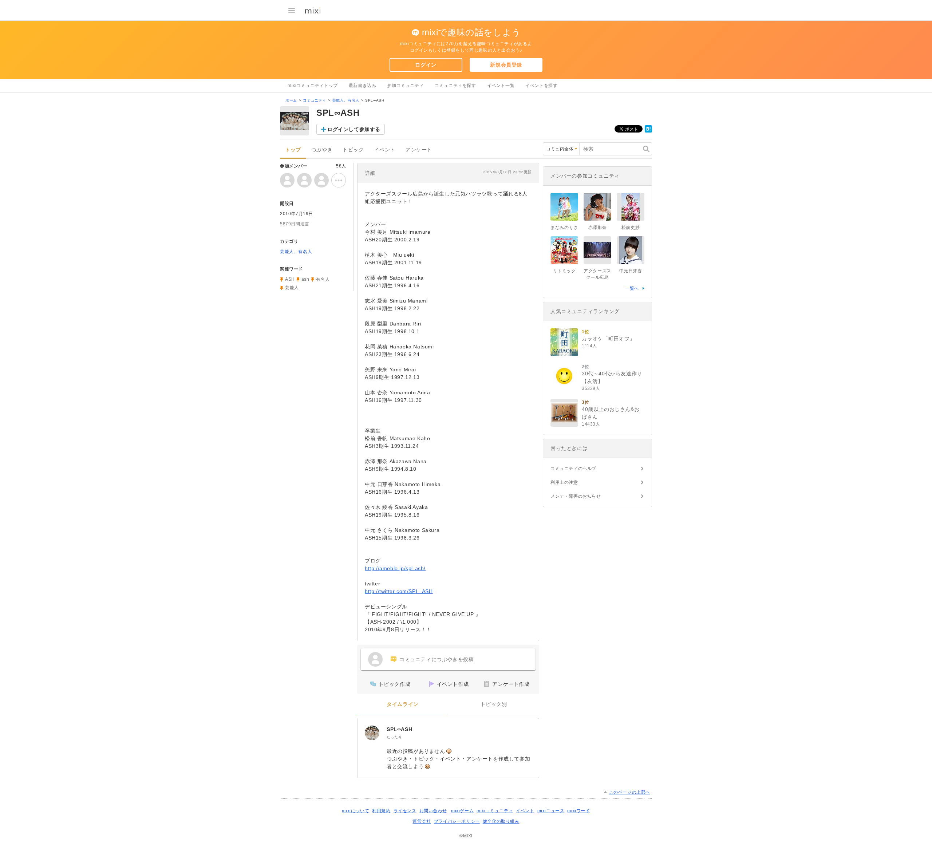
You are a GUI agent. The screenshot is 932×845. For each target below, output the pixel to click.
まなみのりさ (564, 227)
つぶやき (321, 150)
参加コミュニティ (405, 85)
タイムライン (403, 704)
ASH (290, 279)
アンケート (419, 150)
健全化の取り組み (501, 821)
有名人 (323, 279)
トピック (353, 150)
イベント (384, 150)
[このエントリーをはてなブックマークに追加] (648, 131)
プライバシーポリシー (457, 821)
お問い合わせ (433, 810)
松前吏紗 (630, 227)
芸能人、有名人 (345, 100)
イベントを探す (541, 85)
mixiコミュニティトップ (313, 85)
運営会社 (421, 821)
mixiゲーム (462, 810)
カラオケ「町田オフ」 (608, 338)
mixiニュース (551, 810)
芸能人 (292, 287)
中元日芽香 (630, 270)
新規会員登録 (506, 65)
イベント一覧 (501, 85)
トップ (293, 150)
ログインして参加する (353, 129)
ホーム (291, 100)
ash (305, 279)
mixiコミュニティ (495, 810)
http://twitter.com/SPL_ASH (399, 591)
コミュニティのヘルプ (573, 468)
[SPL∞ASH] (372, 733)
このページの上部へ (629, 792)
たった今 (394, 737)
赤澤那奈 (597, 227)
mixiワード (578, 810)
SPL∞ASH (399, 729)
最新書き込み (362, 85)
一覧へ (632, 288)
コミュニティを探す (455, 85)
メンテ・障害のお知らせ (575, 496)
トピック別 (494, 704)
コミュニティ (314, 100)
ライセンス (405, 810)
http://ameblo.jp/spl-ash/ (395, 568)
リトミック (564, 270)
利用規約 (381, 810)
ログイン (425, 65)
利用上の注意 (564, 482)
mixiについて (355, 810)
